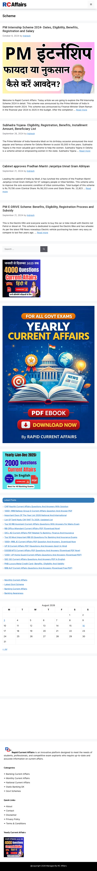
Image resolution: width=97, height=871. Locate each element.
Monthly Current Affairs (15, 580)
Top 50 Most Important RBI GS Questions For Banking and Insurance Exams (40, 537)
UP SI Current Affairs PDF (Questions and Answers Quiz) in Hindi (35, 546)
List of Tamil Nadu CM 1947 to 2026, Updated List (28, 519)
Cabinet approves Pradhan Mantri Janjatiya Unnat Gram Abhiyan (46, 166)
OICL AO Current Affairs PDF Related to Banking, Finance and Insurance (39, 533)
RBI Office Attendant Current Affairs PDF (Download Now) (32, 528)
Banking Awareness (13, 593)
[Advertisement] (48, 676)
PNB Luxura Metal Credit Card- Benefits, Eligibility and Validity (34, 563)
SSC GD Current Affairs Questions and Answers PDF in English (34, 559)
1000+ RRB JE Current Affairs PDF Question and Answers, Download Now (40, 541)
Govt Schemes (13, 791)
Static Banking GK (15, 787)
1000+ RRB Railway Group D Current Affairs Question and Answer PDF (38, 511)
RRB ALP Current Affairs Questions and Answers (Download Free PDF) (38, 568)
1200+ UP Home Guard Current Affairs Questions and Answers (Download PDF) (43, 555)
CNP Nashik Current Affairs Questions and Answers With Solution (36, 506)
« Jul (5, 649)
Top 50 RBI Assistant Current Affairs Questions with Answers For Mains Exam (41, 524)
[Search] (43, 249)
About (9, 806)
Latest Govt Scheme (14, 584)
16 (83, 625)
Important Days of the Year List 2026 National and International (35, 515)
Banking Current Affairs (15, 588)
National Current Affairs (18, 782)
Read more (81, 110)
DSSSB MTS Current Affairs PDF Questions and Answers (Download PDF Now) (42, 550)
